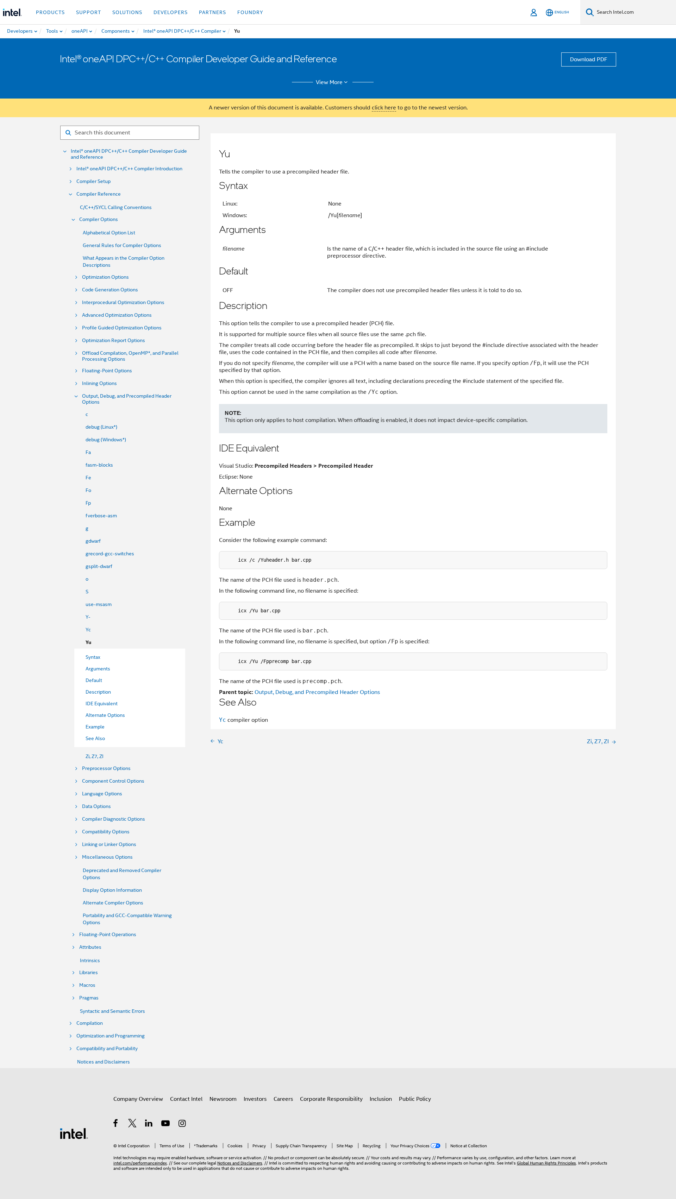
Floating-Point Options (107, 371)
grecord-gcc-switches (110, 553)
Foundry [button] (250, 12)
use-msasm (99, 604)
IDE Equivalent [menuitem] (102, 703)
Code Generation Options (110, 290)
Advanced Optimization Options (117, 315)
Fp (88, 503)
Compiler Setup (93, 181)
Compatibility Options (106, 832)
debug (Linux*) (101, 427)
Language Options (102, 794)
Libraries (88, 973)
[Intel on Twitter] (132, 1124)
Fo (88, 490)
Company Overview (138, 1099)
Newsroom (223, 1099)
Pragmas (89, 998)
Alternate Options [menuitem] (105, 715)
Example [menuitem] (95, 727)
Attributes (90, 947)
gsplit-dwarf (99, 566)
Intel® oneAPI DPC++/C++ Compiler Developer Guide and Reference (129, 154)
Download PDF (588, 59)
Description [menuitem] (98, 692)
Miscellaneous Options (107, 857)
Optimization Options (105, 277)
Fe (88, 477)
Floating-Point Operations (107, 935)
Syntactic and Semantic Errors (112, 1011)
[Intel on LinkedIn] (149, 1124)
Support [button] (88, 12)
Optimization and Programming (110, 1036)
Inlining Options (99, 383)
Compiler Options (98, 219)
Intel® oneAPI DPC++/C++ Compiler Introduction (129, 169)
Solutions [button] (127, 12)
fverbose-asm (101, 515)
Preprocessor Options (106, 768)
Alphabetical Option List (109, 232)
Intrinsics (90, 960)
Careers (283, 1099)
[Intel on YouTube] (166, 1124)
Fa (88, 452)
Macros (87, 985)
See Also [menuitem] (95, 738)
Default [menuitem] (94, 680)
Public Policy (415, 1099)
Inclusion (381, 1099)
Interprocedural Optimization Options (123, 302)
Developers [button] (171, 12)
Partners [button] (212, 12)
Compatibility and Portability (107, 1049)
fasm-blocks (99, 465)
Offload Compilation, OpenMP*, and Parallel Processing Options (130, 356)
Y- (88, 617)
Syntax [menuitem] (93, 657)
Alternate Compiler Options (113, 903)
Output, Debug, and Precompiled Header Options (126, 399)
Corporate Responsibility (331, 1099)
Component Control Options (113, 781)
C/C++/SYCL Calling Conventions (116, 207)
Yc (88, 629)
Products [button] (50, 12)
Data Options (96, 806)
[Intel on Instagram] (182, 1124)
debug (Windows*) (106, 439)
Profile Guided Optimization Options (122, 328)
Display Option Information (112, 890)
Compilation (89, 1023)
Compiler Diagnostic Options (113, 819)
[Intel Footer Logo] (74, 1133)
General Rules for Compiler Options (122, 245)
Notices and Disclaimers (103, 1062)
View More (329, 82)
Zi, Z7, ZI (95, 756)
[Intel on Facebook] (116, 1124)
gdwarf (93, 541)
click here (384, 107)
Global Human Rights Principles (546, 1163)
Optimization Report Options (113, 340)
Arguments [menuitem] (98, 668)
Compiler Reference (98, 194)
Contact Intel (186, 1099)
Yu (88, 642)
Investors (255, 1099)
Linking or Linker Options (109, 844)
